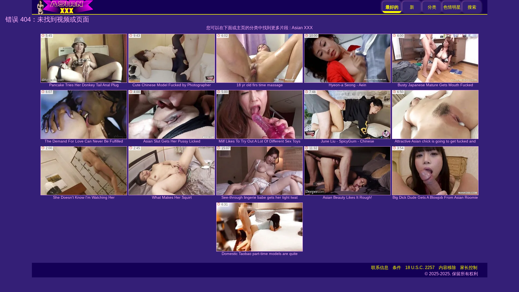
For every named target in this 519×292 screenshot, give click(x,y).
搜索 (472, 7)
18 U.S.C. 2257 (420, 267)
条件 (396, 267)
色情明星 (452, 7)
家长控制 (468, 267)
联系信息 (379, 267)
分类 (432, 7)
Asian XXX (302, 27)
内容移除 (447, 267)
